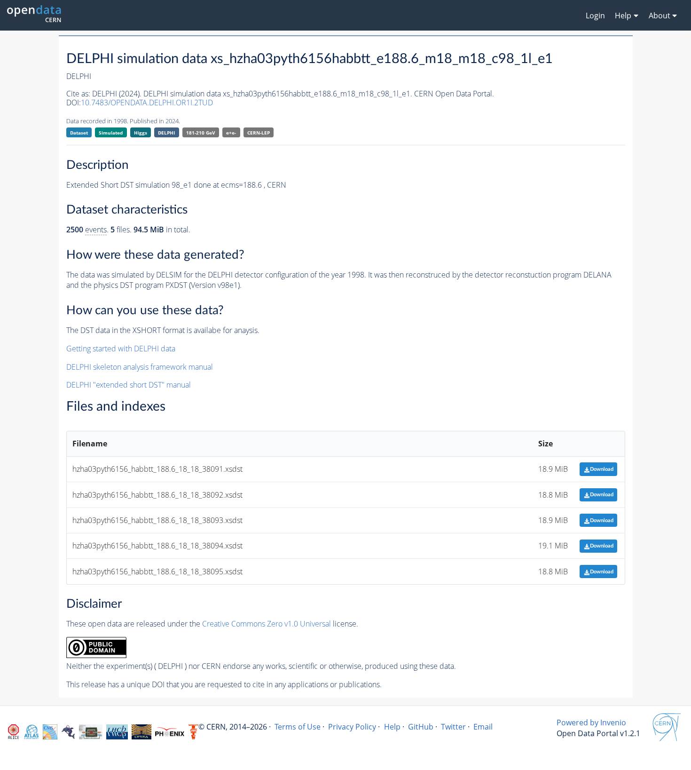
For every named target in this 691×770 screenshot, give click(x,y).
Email (483, 727)
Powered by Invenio (591, 722)
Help (392, 727)
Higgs (140, 132)
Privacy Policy (352, 727)
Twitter (453, 727)
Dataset (79, 132)
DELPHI (166, 132)
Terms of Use (298, 727)
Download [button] (601, 469)
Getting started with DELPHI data (120, 348)
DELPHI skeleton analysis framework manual (139, 367)
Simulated (111, 132)
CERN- (258, 132)
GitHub (420, 727)
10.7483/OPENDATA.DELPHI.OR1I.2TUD (147, 102)
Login (595, 15)
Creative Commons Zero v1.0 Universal (266, 624)
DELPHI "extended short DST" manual (128, 385)
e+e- (231, 132)
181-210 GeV (200, 132)
